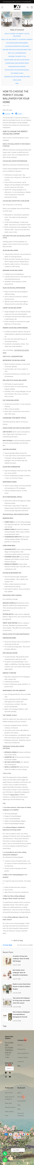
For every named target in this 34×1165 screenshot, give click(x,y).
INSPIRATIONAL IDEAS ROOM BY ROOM (17, 63)
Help (18, 1105)
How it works (9, 1092)
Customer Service (22, 1057)
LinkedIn (19, 114)
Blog (18, 1065)
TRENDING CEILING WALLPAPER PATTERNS (17, 76)
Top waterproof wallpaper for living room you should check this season (21, 1000)
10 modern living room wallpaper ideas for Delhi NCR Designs (21, 958)
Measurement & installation (9, 1098)
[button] (2, 7)
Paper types (8, 1103)
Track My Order (21, 1101)
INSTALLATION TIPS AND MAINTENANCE (17, 70)
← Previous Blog (6, 945)
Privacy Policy (21, 1049)
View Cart (20, 1097)
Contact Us (20, 1061)
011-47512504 (9, 1047)
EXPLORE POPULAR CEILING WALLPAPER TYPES (17, 49)
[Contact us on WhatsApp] (5, 1160)
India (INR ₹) (16, 1150)
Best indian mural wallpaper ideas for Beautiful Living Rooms (20, 972)
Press (6, 1115)
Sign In (19, 1092)
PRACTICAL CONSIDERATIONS (17, 53)
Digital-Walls (14, 794)
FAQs (17, 83)
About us (20, 1045)
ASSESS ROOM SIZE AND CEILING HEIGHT (17, 60)
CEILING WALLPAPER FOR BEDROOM (17, 43)
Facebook (7, 114)
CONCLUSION (17, 80)
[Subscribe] (12, 1068)
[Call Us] (5, 1153)
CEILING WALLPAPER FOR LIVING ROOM (17, 46)
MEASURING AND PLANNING (16, 66)
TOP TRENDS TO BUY (17, 73)
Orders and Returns (23, 1053)
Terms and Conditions (20, 1114)
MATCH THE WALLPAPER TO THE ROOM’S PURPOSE (17, 39)
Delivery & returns (10, 1107)
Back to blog (18, 940)
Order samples (9, 1111)
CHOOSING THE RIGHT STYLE (17, 56)
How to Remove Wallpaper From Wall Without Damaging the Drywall (21, 1014)
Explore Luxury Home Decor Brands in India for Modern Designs (22, 986)
